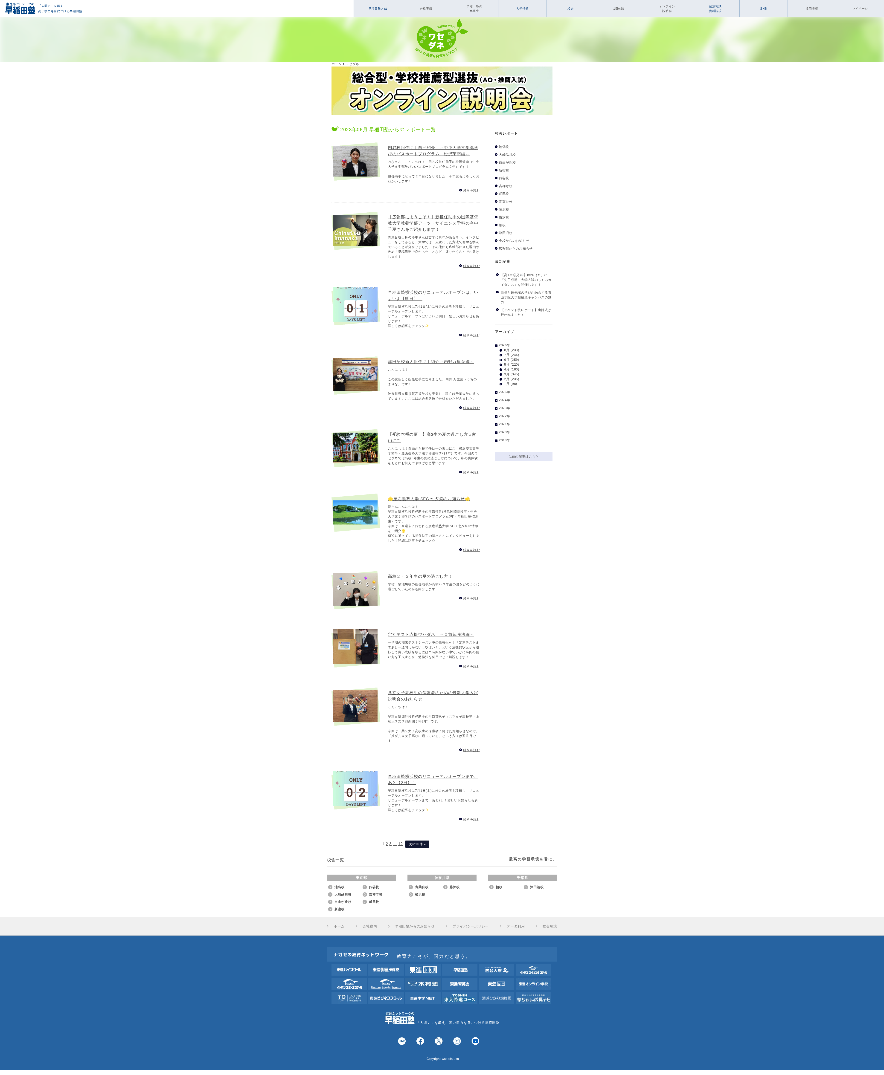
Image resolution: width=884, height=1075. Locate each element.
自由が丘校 (507, 162)
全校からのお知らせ (514, 240)
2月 (506, 379)
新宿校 (504, 170)
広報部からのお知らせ (516, 248)
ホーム (339, 926)
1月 (506, 384)
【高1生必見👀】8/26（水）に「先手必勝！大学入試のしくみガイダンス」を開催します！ (526, 279)
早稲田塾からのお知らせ (415, 926)
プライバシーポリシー (471, 926)
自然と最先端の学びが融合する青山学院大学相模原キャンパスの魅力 (526, 297)
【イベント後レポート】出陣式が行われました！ (526, 312)
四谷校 (504, 178)
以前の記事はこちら (524, 456)
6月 (506, 359)
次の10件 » (417, 844)
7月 (506, 355)
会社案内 (370, 926)
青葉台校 (505, 201)
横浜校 (504, 217)
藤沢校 (504, 209)
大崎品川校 (507, 154)
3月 (506, 374)
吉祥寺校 (505, 186)
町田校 (504, 193)
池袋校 (504, 146)
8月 (506, 350)
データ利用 (516, 926)
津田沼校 (505, 232)
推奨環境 (550, 926)
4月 (506, 369)
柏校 (502, 225)
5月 (506, 364)
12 (400, 844)
